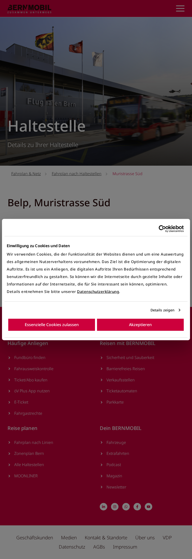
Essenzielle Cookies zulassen (52, 324)
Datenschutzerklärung (98, 291)
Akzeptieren (140, 324)
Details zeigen (162, 310)
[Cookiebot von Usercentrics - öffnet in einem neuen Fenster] (162, 228)
